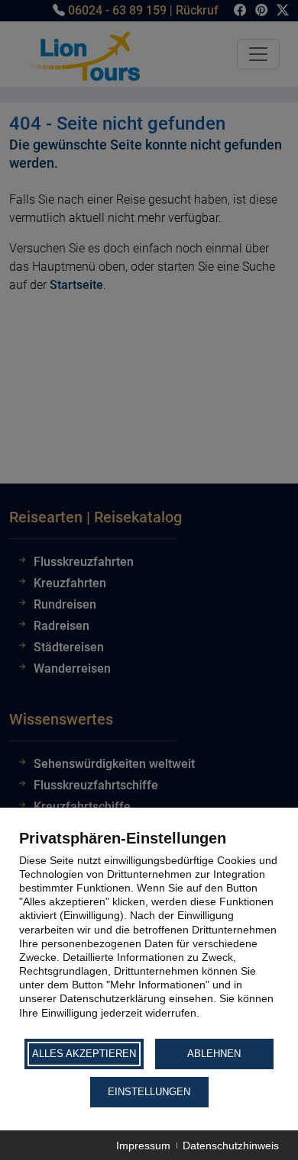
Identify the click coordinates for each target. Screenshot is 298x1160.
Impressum (143, 1145)
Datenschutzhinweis (231, 1145)
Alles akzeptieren (84, 1053)
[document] (149, 933)
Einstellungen (149, 1091)
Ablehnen (214, 1053)
